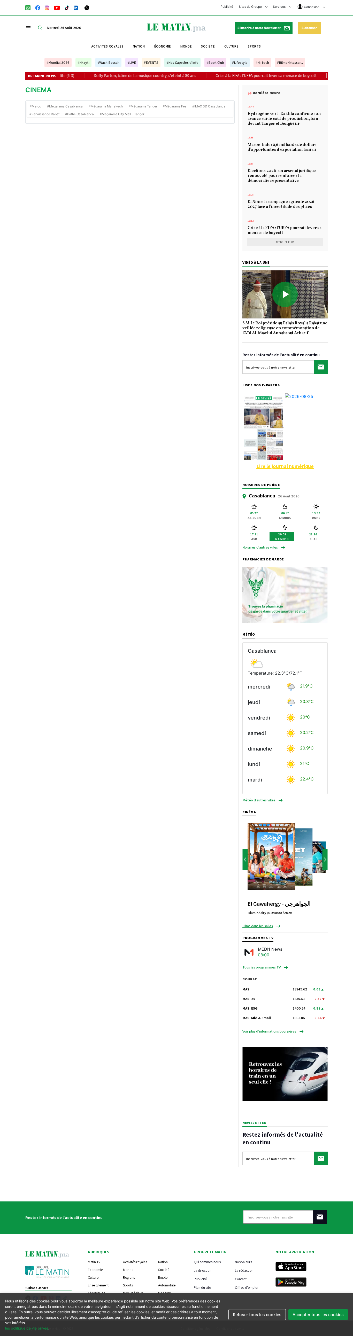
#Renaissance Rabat (44, 114)
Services (279, 7)
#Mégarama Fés (174, 106)
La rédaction (244, 1270)
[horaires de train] (285, 1073)
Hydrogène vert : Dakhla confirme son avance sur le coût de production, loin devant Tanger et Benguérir (284, 119)
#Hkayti (83, 62)
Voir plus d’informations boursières (269, 1031)
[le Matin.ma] (176, 27)
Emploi (163, 1277)
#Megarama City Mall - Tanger (122, 114)
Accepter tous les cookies (318, 1314)
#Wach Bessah (108, 62)
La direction (202, 1270)
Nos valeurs (243, 1262)
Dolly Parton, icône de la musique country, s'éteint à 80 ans (113, 75)
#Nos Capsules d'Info (182, 62)
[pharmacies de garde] (285, 594)
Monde (186, 46)
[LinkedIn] (76, 7)
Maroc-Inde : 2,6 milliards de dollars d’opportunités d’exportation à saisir (282, 148)
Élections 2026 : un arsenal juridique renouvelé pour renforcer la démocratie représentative (282, 176)
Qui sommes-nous (207, 1262)
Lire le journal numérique (285, 466)
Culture (231, 46)
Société (208, 46)
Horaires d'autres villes (260, 547)
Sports (254, 46)
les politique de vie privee (26, 1328)
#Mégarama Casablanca (65, 106)
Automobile (166, 1285)
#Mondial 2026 (58, 62)
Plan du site (202, 1287)
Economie (95, 1269)
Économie (162, 46)
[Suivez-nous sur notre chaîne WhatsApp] (29, 7)
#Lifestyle (240, 62)
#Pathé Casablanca (79, 114)
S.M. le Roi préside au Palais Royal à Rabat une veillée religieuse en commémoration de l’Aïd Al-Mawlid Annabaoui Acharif (284, 328)
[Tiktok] (67, 7)
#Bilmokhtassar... (290, 62)
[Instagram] (47, 7)
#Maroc (35, 106)
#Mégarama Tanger (143, 106)
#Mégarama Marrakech (106, 106)
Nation (139, 46)
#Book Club (215, 62)
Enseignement (98, 1285)
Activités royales (107, 46)
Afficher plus (285, 242)
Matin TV (94, 1262)
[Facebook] (37, 7)
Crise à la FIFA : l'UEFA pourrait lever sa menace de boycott (234, 75)
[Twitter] (87, 7)
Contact (241, 1279)
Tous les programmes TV (261, 967)
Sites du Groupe (251, 7)
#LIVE (131, 62)
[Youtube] (57, 7)
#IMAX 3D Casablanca (208, 106)
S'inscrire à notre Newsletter (259, 28)
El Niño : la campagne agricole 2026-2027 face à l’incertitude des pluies (282, 205)
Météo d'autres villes (258, 800)
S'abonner (309, 28)
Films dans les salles (257, 926)
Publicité (226, 7)
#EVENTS (151, 62)
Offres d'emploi (246, 1287)
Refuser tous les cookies (257, 1314)
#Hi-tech (262, 62)
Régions (129, 1277)
